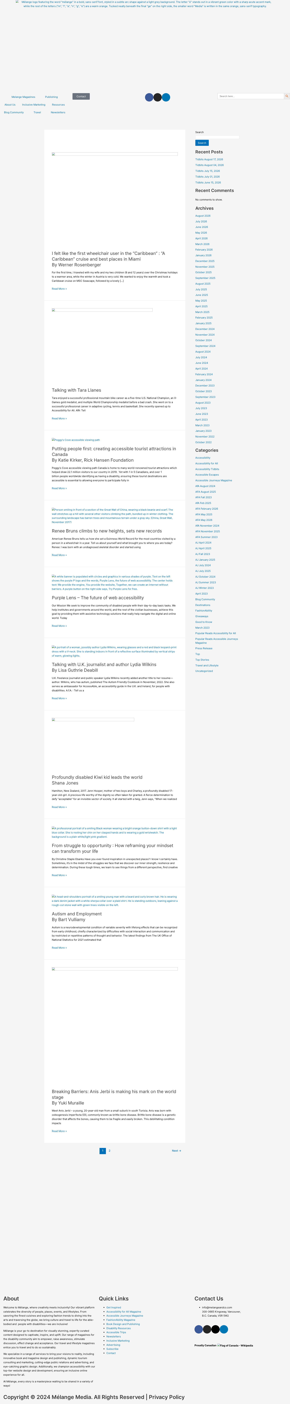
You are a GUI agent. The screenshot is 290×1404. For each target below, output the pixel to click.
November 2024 (205, 334)
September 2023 (205, 397)
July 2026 (201, 221)
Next (176, 1150)
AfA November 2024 (207, 525)
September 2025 (205, 278)
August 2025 (202, 283)
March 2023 (202, 425)
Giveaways (201, 616)
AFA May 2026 (203, 520)
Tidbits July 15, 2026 (207, 171)
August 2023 (203, 402)
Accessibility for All (206, 463)
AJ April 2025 (203, 548)
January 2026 (203, 255)
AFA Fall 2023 (203, 497)
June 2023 (201, 413)
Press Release (203, 648)
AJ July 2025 (203, 571)
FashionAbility (203, 610)
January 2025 (203, 323)
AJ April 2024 (203, 542)
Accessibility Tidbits (207, 469)
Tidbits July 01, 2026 (207, 176)
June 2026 (201, 227)
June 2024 (201, 362)
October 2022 (203, 442)
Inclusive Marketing (33, 104)
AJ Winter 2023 (204, 587)
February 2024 (204, 374)
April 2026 (201, 238)
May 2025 (201, 300)
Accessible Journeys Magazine (213, 480)
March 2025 (202, 312)
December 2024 (205, 329)
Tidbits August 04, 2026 (209, 165)
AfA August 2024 (205, 486)
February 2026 (204, 249)
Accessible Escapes (207, 474)
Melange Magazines (23, 96)
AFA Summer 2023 (206, 537)
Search (199, 132)
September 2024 (205, 346)
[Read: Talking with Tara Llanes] (102, 345)
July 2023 (201, 408)
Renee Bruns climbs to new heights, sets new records (107, 530)
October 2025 (203, 272)
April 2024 (201, 368)
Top (197, 654)
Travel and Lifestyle (207, 665)
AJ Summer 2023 (205, 582)
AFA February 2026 (206, 508)
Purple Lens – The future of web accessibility (98, 597)
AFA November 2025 (207, 531)
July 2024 (201, 357)
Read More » (59, 288)
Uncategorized (204, 671)
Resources (58, 104)
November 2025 (204, 266)
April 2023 (201, 419)
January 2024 (203, 380)
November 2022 (204, 436)
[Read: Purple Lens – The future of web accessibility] (115, 582)
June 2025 (201, 295)
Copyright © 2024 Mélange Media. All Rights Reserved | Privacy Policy (94, 1397)
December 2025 (204, 261)
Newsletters (58, 112)
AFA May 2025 (203, 514)
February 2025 (204, 317)
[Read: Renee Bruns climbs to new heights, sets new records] (115, 515)
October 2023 (203, 391)
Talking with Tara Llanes (76, 390)
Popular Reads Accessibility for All (215, 633)
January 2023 (203, 430)
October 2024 (203, 340)
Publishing (51, 96)
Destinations (202, 605)
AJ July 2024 (203, 565)
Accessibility (202, 457)
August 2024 (203, 351)
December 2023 (205, 385)
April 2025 (201, 306)
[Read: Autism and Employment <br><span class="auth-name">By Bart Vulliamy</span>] (115, 900)
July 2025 (201, 289)
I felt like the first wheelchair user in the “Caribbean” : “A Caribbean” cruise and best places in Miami (108, 259)
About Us (10, 104)
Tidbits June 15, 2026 (208, 182)
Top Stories (202, 659)
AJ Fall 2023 (202, 554)
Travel (37, 112)
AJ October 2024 (205, 576)
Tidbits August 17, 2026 (209, 159)
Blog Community (14, 112)
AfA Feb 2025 (203, 503)
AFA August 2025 (205, 491)
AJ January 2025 (205, 559)
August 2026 (202, 215)
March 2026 (202, 244)
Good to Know (203, 622)
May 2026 (201, 232)
